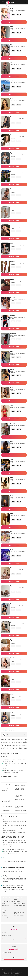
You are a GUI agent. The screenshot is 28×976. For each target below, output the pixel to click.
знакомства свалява (17, 917)
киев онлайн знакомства (6, 897)
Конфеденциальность (6, 972)
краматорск (4, 903)
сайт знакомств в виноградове (19, 915)
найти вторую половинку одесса (7, 901)
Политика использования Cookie (16, 972)
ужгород (3, 912)
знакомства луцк (17, 908)
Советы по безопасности (6, 975)
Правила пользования (15, 973)
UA (25, 2)
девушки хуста (4, 915)
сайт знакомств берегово (6, 917)
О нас (17, 975)
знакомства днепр (17, 901)
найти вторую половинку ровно (19, 903)
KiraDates (11, 2)
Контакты (13, 975)
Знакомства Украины (4, 730)
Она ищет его (19, 14)
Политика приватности (6, 973)
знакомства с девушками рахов (7, 919)
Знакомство (12, 14)
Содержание (10, 735)
